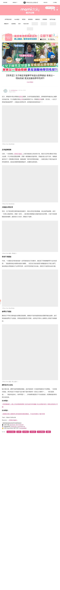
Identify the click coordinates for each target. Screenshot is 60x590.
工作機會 (55, 2)
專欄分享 (6, 23)
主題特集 (13, 23)
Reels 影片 (26, 23)
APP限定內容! (8, 19)
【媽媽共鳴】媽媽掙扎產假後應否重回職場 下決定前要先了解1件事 (23, 414)
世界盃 (21, 96)
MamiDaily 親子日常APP (16, 425)
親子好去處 (52, 19)
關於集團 (5, 2)
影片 (20, 23)
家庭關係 (45, 19)
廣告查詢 (45, 2)
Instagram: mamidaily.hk (18, 426)
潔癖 (48, 432)
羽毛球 (33, 432)
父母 (21, 99)
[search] (57, 7)
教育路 (23, 19)
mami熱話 (16, 19)
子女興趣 (41, 432)
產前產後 (30, 19)
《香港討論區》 (18, 154)
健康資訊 (37, 19)
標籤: (4, 432)
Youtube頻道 (22, 428)
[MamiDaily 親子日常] (30, 10)
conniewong (14, 90)
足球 (40, 99)
